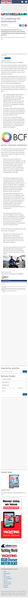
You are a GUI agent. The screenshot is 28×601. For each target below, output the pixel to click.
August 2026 (5, 490)
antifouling (11, 67)
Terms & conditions (8, 594)
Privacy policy (15, 594)
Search (24, 371)
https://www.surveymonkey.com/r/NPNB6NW (12, 62)
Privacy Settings (22, 594)
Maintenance (7, 58)
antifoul (10, 74)
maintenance (15, 83)
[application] (14, 261)
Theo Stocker (4, 24)
